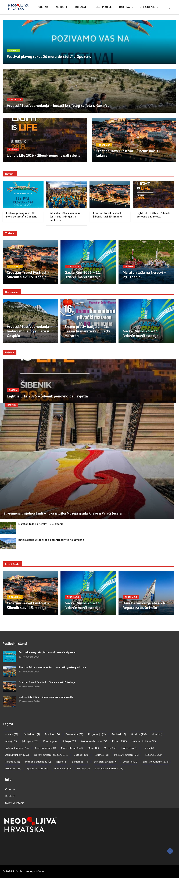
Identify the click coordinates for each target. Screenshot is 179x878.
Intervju (11, 741)
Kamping (50, 741)
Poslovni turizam (126, 754)
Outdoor (81, 754)
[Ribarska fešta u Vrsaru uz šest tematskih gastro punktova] (9, 671)
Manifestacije (72, 748)
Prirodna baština (38, 761)
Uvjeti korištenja (14, 803)
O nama (10, 789)
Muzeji (110, 748)
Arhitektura (31, 734)
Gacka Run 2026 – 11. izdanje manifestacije (82, 274)
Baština (124, 7)
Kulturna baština (144, 741)
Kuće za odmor (45, 748)
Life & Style (147, 7)
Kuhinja (69, 741)
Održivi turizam (17, 754)
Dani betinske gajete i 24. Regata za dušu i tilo (144, 605)
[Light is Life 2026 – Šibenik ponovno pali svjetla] (9, 701)
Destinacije (104, 7)
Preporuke (153, 754)
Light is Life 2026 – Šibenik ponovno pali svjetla (43, 155)
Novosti (61, 7)
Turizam (80, 7)
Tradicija (13, 768)
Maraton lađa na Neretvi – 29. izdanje (144, 274)
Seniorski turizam (105, 761)
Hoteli (157, 734)
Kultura (119, 741)
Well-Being (62, 768)
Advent (11, 734)
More (93, 748)
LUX (15, 871)
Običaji (148, 748)
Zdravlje (83, 768)
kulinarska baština (94, 741)
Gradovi (139, 734)
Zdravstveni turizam (109, 768)
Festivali (119, 734)
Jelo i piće (30, 741)
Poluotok (101, 754)
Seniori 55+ (80, 761)
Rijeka (61, 761)
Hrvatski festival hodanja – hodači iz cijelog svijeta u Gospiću (58, 105)
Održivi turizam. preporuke (51, 754)
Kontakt (10, 796)
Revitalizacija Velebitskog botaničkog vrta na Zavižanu (51, 539)
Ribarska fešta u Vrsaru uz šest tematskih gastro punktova (65, 216)
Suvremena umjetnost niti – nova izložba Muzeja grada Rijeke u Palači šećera (62, 513)
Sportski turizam (156, 761)
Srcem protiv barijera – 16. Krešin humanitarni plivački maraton (87, 331)
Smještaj (130, 761)
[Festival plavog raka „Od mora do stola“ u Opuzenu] (9, 656)
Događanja (104, 145)
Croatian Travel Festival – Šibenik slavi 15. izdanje (108, 214)
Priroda (12, 761)
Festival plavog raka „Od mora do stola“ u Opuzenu (49, 56)
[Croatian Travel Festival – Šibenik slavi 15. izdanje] (9, 686)
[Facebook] (170, 851)
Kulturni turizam (17, 748)
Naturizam (129, 748)
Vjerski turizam (37, 768)
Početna (42, 7)
